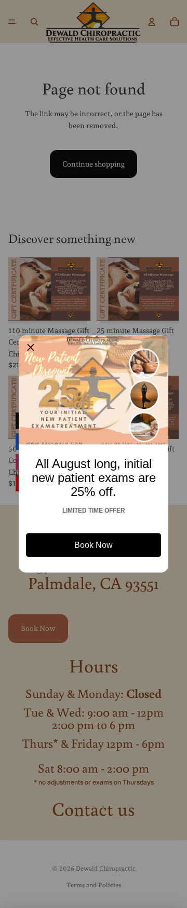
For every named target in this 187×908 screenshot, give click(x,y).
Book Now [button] (93, 545)
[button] (30, 347)
